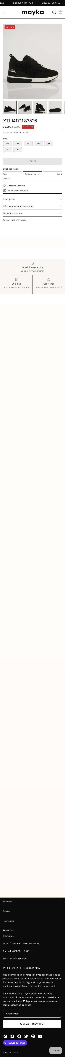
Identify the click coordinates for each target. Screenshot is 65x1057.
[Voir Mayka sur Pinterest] (33, 1036)
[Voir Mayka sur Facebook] (19, 1036)
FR (15, 1053)
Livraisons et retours (13, 213)
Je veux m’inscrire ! (32, 1024)
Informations (8, 921)
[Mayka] (32, 12)
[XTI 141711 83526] (10, 107)
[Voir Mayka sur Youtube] (40, 1036)
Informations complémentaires (18, 206)
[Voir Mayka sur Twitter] (26, 1036)
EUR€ (5, 1053)
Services (6, 911)
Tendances (7, 901)
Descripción (9, 199)
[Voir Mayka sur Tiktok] (12, 1036)
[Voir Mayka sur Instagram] (5, 1036)
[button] (54, 12)
